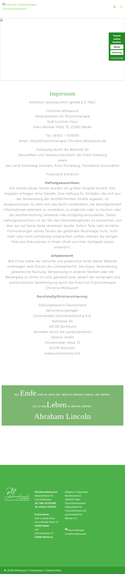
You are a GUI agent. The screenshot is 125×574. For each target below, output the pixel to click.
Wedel (117, 46)
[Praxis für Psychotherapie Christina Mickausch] (20, 6)
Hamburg (117, 52)
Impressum (36, 570)
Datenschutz (53, 570)
